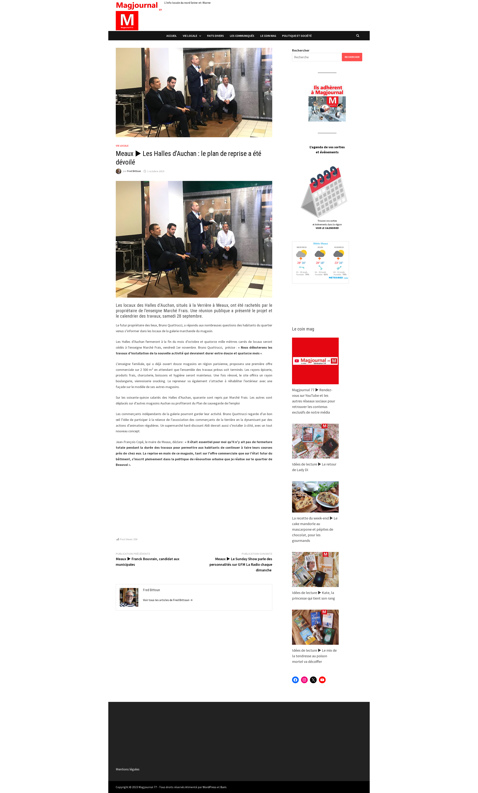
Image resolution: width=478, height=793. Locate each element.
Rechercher (300, 50)
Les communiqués (242, 36)
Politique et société (297, 36)
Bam (223, 787)
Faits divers (215, 36)
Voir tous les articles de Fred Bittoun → (168, 600)
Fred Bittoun (134, 171)
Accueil (171, 36)
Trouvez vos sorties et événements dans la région (327, 224)
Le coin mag (268, 36)
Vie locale (190, 36)
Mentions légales (127, 769)
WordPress (209, 787)
